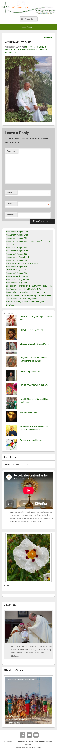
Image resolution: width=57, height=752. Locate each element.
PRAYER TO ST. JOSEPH (31, 330)
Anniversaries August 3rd (17, 276)
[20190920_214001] (28, 121)
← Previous (47, 37)
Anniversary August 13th (17, 250)
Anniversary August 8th (16, 260)
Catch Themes (36, 748)
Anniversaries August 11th (17, 257)
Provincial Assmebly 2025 (31, 440)
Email (9, 203)
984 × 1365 (30, 46)
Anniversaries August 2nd (17, 279)
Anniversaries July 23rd (16, 282)
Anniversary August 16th (17, 247)
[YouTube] (29, 735)
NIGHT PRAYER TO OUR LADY (34, 385)
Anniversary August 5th (16, 266)
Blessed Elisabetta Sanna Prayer (34, 343)
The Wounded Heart (28, 412)
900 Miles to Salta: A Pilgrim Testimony (23, 263)
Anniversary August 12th (17, 253)
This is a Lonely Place (16, 269)
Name (9, 192)
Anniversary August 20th (17, 237)
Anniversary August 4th (16, 272)
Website (10, 214)
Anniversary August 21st (17, 234)
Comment (12, 151)
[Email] (36, 735)
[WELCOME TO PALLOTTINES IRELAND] (28, 13)
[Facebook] (22, 735)
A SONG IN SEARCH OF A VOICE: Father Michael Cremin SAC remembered (26, 49)
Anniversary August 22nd (17, 231)
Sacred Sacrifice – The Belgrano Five (22, 298)
